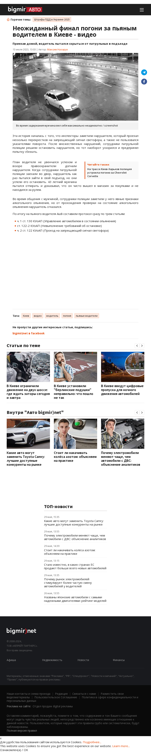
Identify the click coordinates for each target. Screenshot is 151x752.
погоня (67, 315)
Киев (26, 315)
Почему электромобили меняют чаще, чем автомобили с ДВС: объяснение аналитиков (120, 458)
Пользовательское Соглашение (55, 697)
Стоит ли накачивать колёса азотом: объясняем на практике (75, 456)
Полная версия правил (22, 730)
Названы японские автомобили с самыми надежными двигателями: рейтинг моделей (75, 599)
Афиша (11, 660)
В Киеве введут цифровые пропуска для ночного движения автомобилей (122, 390)
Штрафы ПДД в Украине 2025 (52, 19)
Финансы (119, 660)
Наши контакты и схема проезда (28, 694)
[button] (137, 345)
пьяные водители (87, 315)
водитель (52, 315)
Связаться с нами (84, 694)
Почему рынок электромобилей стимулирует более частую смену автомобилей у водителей (68, 582)
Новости (83, 660)
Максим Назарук (57, 49)
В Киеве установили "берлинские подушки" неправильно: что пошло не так (73, 392)
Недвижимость (52, 660)
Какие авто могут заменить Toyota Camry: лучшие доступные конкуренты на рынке (26, 458)
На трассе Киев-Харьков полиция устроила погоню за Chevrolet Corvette (109, 172)
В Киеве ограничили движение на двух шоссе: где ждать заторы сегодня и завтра (28, 392)
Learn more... (121, 746)
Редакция (61, 694)
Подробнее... (92, 742)
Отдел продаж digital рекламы (53, 706)
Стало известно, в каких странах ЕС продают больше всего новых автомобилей (75, 566)
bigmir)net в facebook (29, 333)
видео (38, 315)
